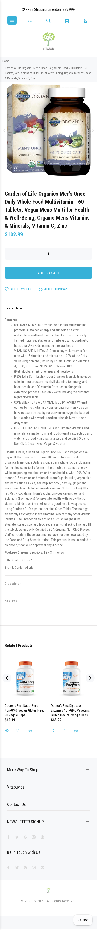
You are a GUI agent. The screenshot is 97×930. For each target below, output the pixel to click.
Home (5, 61)
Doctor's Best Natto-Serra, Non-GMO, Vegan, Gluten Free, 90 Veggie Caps (24, 710)
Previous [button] (4, 130)
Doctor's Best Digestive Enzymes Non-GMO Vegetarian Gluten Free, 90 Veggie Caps (71, 710)
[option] (48, 130)
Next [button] (92, 130)
